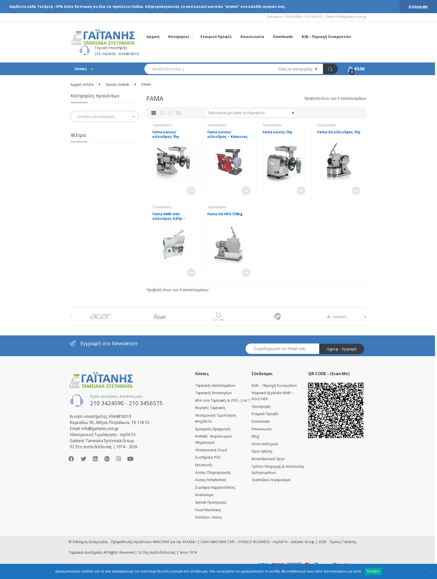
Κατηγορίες (178, 36)
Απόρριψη (418, 6)
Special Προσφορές (210, 502)
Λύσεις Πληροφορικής (212, 472)
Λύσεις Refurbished (210, 479)
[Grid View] (153, 113)
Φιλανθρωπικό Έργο (268, 458)
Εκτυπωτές (203, 464)
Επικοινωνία (252, 36)
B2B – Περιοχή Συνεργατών (326, 36)
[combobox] (208, 69)
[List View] (170, 113)
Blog (255, 436)
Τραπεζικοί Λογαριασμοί (271, 479)
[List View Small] (178, 113)
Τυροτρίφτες (161, 125)
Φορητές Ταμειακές (210, 407)
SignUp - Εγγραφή (342, 349)
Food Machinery (208, 509)
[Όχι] (430, 571)
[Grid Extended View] (162, 113)
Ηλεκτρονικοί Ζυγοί (211, 449)
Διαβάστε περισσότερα (190, 190)
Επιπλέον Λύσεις (208, 517)
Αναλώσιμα (204, 494)
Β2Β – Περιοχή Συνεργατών (274, 385)
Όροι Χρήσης (261, 451)
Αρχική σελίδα (82, 84)
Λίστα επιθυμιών (264, 443)
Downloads (283, 36)
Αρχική (152, 36)
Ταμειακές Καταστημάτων (215, 385)
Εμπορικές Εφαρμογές (212, 428)
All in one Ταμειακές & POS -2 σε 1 (222, 400)
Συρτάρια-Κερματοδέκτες (215, 487)
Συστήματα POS (208, 457)
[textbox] (104, 116)
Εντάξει (373, 571)
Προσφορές (261, 406)
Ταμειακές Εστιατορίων (213, 392)
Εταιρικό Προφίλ (216, 36)
